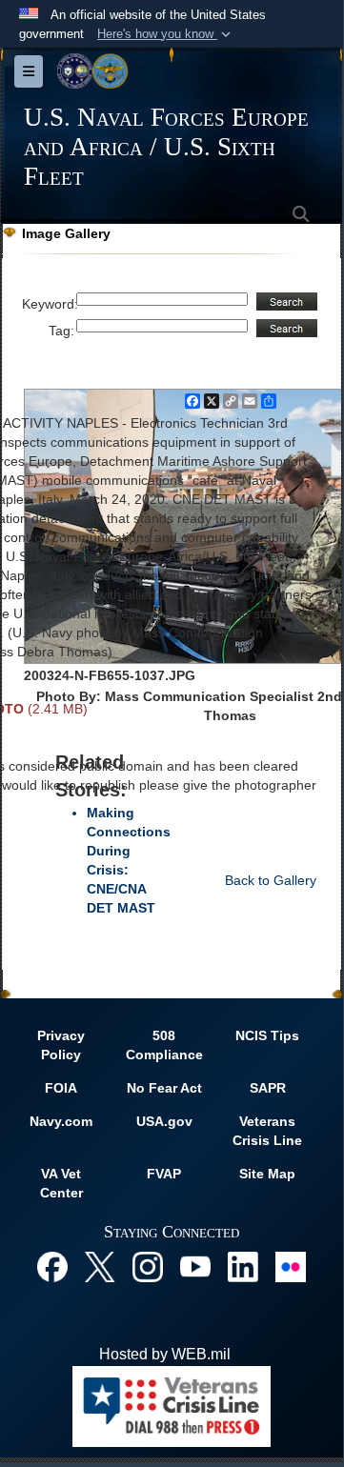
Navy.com (61, 1121)
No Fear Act (164, 1087)
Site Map (267, 1173)
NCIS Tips (267, 1035)
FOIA (61, 1087)
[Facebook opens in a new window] (52, 1265)
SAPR (268, 1087)
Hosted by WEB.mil (165, 1354)
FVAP (164, 1173)
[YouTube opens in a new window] (195, 1265)
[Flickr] (290, 1265)
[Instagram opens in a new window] (147, 1265)
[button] (165, 34)
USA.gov (164, 1121)
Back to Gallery (270, 880)
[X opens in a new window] (100, 1265)
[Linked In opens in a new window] (243, 1265)
